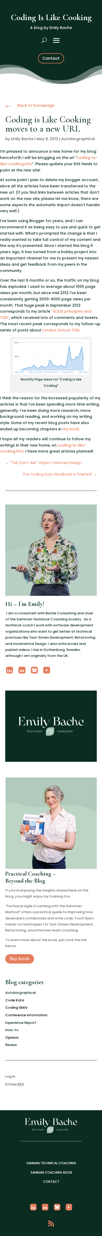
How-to (12, 1029)
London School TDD (60, 330)
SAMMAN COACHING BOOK (51, 1172)
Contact (51, 58)
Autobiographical (78, 138)
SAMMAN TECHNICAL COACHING (51, 1163)
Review (11, 1044)
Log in (10, 1076)
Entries (14, 1084)
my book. (71, 429)
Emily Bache (22, 138)
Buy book (19, 958)
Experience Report (20, 1022)
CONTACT (51, 1181)
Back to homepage (36, 105)
